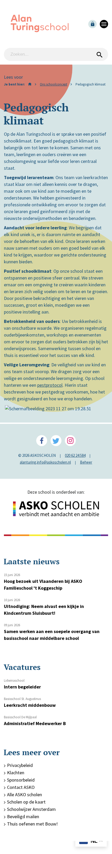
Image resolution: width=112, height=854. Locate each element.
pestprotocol (50, 385)
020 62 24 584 (75, 455)
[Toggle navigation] (104, 24)
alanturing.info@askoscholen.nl (45, 462)
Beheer (86, 462)
